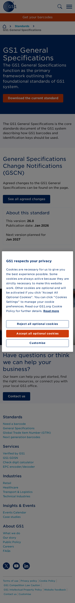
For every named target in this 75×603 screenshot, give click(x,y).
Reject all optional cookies (37, 324)
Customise (37, 343)
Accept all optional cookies (37, 333)
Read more (51, 311)
